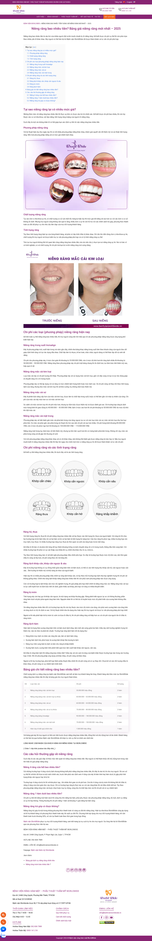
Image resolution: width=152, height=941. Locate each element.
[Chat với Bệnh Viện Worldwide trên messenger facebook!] (3, 929)
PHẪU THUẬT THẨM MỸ (69, 16)
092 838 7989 (107, 11)
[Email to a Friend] (76, 870)
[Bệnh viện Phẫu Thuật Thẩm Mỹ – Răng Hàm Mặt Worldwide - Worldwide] (23, 9)
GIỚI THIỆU (40, 16)
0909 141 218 (126, 11)
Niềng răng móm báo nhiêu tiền (38, 864)
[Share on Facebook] (68, 870)
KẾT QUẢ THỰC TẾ (87, 16)
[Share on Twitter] (72, 870)
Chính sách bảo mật (63, 921)
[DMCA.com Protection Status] (106, 922)
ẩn (34, 47)
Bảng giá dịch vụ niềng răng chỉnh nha (40, 860)
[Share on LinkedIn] (84, 870)
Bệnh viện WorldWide (31, 821)
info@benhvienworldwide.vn (110, 913)
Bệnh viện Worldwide (31, 23)
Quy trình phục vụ (62, 913)
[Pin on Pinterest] (80, 870)
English (129, 2)
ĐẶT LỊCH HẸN (109, 17)
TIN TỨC (97, 16)
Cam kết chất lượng (63, 917)
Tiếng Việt (118, 2)
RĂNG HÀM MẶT (52, 16)
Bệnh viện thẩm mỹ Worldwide (42, 850)
